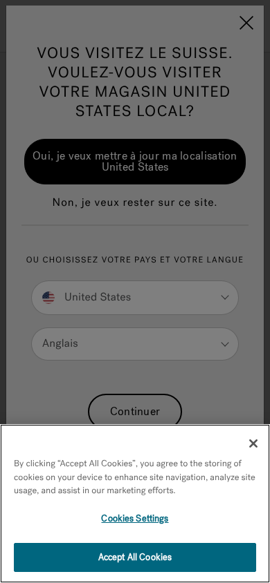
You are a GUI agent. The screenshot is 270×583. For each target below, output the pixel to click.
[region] (135, 503)
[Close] (253, 443)
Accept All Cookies (135, 557)
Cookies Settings (134, 518)
